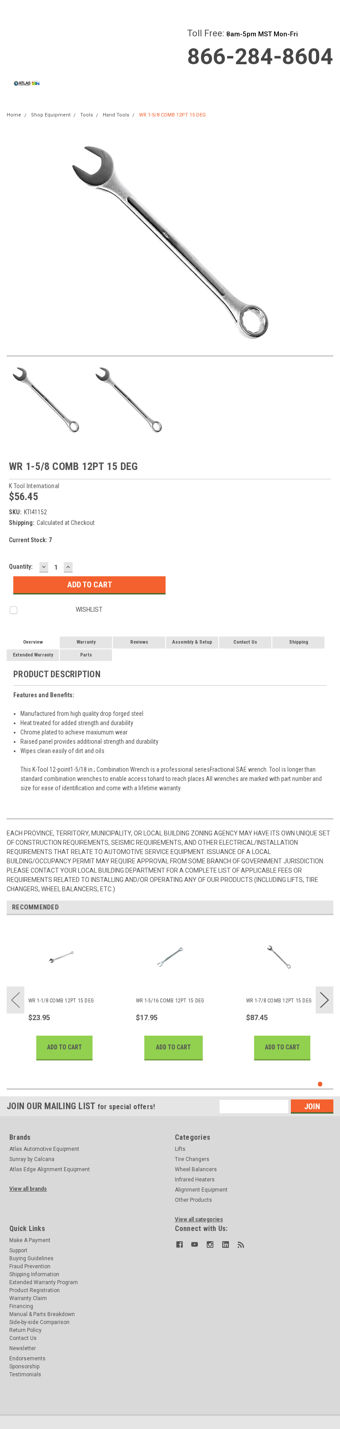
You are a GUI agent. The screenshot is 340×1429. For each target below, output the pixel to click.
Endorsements (27, 1358)
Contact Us (245, 642)
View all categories (199, 1219)
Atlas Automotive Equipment (44, 1149)
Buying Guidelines (31, 1258)
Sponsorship (24, 1366)
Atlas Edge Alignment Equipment (49, 1169)
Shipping (298, 642)
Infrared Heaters (195, 1180)
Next (324, 1000)
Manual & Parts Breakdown (42, 1314)
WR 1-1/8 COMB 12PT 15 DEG (61, 1001)
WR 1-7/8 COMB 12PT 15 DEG (279, 1001)
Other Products (193, 1200)
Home (14, 115)
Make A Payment (29, 1240)
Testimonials (25, 1374)
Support (18, 1250)
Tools (86, 115)
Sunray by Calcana (31, 1159)
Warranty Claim (28, 1298)
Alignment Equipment (201, 1190)
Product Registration (34, 1290)
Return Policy (25, 1330)
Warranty (86, 642)
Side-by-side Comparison (39, 1322)
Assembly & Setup (192, 642)
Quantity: (21, 566)
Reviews (139, 642)
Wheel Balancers (196, 1169)
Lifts (180, 1149)
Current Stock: (30, 540)
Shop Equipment (50, 115)
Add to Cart (64, 1047)
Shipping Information (34, 1274)
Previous (15, 1000)
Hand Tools (116, 115)
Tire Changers (192, 1159)
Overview (33, 642)
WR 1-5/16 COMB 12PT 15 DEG (170, 1001)
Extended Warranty (33, 655)
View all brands (28, 1189)
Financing (21, 1306)
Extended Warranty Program (43, 1282)
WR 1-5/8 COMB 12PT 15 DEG (172, 115)
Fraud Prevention (29, 1266)
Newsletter (22, 1348)
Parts (86, 655)
